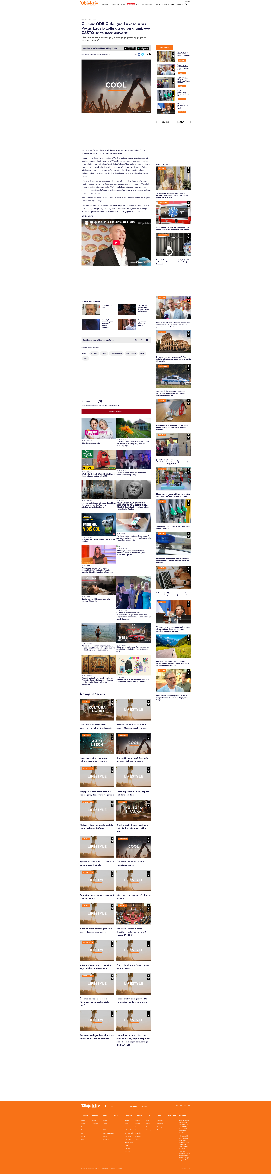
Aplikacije (160, 1124)
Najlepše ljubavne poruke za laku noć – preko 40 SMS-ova (96, 826)
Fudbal (105, 1120)
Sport (138, 4)
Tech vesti (86, 735)
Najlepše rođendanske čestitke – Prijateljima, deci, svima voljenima (97, 793)
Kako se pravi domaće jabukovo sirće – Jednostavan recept (96, 930)
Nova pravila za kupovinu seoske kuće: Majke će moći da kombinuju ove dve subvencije (172, 428)
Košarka (105, 1124)
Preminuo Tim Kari (107, 306)
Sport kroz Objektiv (108, 1133)
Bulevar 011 (122, 4)
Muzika (138, 1130)
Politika (122, 905)
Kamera (138, 1120)
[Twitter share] (142, 54)
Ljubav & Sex (128, 1130)
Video (116, 1115)
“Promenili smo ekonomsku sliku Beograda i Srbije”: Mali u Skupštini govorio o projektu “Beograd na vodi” (173, 629)
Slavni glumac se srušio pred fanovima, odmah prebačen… (107, 323)
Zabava (95, 1115)
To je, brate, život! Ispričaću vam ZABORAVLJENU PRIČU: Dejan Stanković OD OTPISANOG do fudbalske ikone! (184, 1127)
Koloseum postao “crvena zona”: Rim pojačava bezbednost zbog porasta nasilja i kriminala (173, 359)
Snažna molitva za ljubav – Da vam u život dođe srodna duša (131, 1000)
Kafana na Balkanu (116, 353)
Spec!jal (105, 1136)
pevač (142, 353)
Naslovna (84, 19)
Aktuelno (138, 1136)
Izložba (138, 1124)
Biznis (182, 99)
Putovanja (128, 1136)
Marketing (91, 1168)
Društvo (182, 60)
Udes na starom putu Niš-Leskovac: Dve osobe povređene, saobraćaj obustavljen (172, 229)
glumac (104, 353)
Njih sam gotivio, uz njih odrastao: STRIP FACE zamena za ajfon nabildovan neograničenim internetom (184, 1142)
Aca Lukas (94, 353)
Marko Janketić (131, 353)
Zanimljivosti (150, 1130)
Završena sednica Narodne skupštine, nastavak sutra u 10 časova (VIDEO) (131, 932)
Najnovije (105, 4)
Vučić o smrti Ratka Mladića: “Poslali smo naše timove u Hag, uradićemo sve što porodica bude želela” (173, 325)
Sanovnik (127, 1152)
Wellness (127, 1120)
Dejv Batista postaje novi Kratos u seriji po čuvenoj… (143, 308)
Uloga (85, 358)
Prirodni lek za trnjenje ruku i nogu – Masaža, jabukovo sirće (131, 726)
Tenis (104, 1127)
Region (161, 533)
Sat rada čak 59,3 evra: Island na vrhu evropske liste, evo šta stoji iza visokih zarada (171, 595)
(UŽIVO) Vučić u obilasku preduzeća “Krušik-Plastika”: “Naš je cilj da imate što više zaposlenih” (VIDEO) (173, 462)
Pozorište (138, 1133)
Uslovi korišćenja (105, 1168)
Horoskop (179, 4)
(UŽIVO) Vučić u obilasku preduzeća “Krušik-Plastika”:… (183, 80)
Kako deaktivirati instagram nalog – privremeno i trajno (94, 760)
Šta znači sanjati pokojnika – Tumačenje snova (130, 863)
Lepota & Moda (129, 1133)
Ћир (188, 2)
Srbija (82, 1139)
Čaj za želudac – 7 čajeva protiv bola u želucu (132, 967)
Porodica (127, 1149)
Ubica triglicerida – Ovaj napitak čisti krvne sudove (132, 793)
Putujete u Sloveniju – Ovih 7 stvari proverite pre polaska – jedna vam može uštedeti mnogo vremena (172, 663)
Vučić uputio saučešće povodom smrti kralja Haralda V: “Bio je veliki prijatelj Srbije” (171, 698)
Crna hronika (163, 202)
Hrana (86, 839)
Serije (137, 1139)
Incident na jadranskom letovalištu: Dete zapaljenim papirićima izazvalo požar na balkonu (172, 561)
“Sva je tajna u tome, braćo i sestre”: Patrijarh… (183, 54)
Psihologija (128, 1139)
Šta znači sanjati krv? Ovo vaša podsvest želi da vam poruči (132, 760)
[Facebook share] (139, 54)
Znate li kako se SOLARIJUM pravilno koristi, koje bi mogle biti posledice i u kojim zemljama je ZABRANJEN (133, 1040)
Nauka (159, 1130)
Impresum (84, 1168)
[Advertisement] (116, 132)
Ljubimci (127, 1145)
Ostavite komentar (116, 412)
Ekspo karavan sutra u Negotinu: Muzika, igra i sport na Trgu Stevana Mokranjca (173, 495)
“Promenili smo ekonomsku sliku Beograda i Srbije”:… (183, 106)
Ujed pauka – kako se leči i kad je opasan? (133, 897)
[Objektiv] (89, 4)
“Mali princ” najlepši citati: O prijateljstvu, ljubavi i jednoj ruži (96, 726)
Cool (172, 4)
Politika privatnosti (116, 1168)
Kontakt (97, 1168)
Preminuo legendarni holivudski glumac (142, 323)
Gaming (159, 1127)
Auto (148, 1115)
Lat (186, 2)
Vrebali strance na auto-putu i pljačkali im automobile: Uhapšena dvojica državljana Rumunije (173, 262)
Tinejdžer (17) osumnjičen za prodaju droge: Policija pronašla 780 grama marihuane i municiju (170, 393)
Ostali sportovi (107, 1130)
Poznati (95, 19)
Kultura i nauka (147, 4)
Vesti (147, 1120)
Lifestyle (157, 4)
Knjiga (86, 701)
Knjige (137, 1127)
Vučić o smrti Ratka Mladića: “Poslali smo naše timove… (183, 67)
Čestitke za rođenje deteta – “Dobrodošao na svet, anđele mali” (94, 1002)
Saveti (148, 1124)
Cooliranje (95, 1124)
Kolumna (182, 1115)
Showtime (106, 1139)
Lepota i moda (88, 768)
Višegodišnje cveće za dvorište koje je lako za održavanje (95, 967)
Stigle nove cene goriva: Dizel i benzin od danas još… (183, 93)
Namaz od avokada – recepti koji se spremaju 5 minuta (97, 863)
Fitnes (126, 1127)
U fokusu (113, 4)
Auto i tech (165, 4)
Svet (162, 332)
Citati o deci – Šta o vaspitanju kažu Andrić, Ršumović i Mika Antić (132, 828)
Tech (159, 1115)
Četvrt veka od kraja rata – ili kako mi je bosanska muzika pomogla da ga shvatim (184, 1156)
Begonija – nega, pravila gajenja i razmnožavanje (97, 897)
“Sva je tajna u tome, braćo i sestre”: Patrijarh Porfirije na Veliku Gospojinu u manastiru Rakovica (172, 195)
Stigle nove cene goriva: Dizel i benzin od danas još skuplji (172, 527)
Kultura (139, 1115)
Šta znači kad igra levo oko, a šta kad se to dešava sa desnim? (97, 1037)
